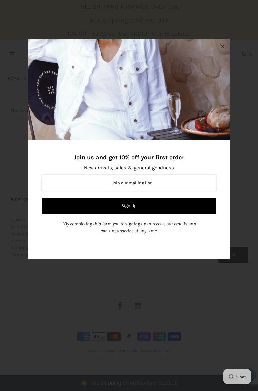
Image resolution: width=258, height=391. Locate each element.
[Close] (222, 46)
